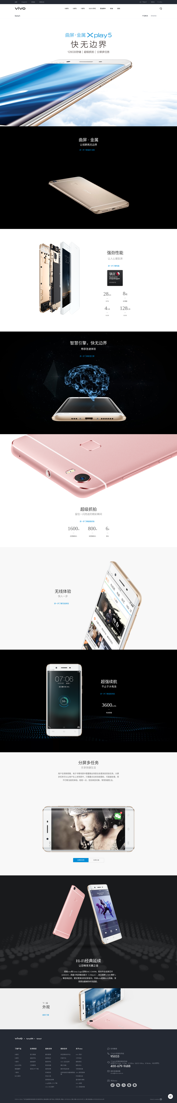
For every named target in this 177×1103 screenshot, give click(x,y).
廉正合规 (63, 1065)
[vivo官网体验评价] (170, 1096)
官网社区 (41, 2)
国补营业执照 (65, 1069)
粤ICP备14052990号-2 (78, 1099)
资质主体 (57, 1099)
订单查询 (33, 1065)
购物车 (153, 2)
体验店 (33, 2)
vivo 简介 (79, 1054)
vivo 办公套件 (49, 1087)
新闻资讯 (79, 1061)
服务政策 (48, 1069)
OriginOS (24, 2)
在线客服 (114, 1049)
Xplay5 (17, 16)
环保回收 (48, 1072)
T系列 (17, 1072)
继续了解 (45, 1015)
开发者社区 (79, 1076)
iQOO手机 (18, 1065)
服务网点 (48, 1058)
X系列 (17, 1054)
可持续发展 (79, 1069)
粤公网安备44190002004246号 (95, 1099)
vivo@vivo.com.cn (117, 1073)
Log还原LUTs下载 (51, 1083)
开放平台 (63, 1058)
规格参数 (154, 16)
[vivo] (19, 1038)
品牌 (16, 2)
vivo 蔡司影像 (80, 1072)
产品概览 (145, 16)
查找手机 (48, 1061)
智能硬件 (17, 1069)
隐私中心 (79, 1065)
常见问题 (48, 1065)
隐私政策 (46, 1099)
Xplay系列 (29, 1038)
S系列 (17, 1058)
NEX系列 (17, 1076)
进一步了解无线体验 (61, 603)
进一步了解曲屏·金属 (87, 150)
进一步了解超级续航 (107, 694)
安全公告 (48, 1076)
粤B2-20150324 (66, 1099)
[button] (170, 1100)
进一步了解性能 (113, 266)
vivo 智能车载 (80, 1087)
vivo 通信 (79, 1083)
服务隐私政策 (49, 1079)
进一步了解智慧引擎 (87, 356)
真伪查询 (48, 1054)
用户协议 (51, 1099)
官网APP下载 (34, 1069)
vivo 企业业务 (65, 1061)
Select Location (154, 1099)
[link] (20, 7)
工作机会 (79, 1058)
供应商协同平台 (66, 1054)
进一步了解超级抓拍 (87, 521)
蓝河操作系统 (80, 1079)
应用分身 (96, 860)
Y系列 (17, 1061)
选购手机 (33, 1058)
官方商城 (33, 1054)
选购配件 (33, 1061)
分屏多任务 (80, 860)
